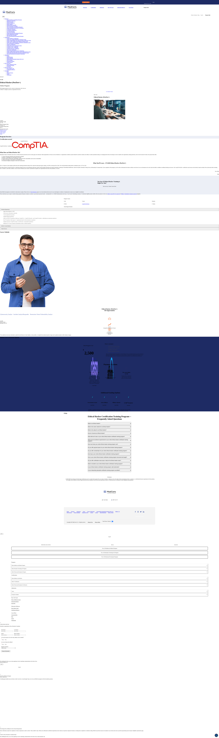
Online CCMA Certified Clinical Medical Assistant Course (17, 41)
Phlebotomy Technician (11, 20)
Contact (96, 512)
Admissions (102, 7)
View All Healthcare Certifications (13, 43)
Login (153, 2)
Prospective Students (10, 61)
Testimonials (9, 74)
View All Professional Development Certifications (16, 53)
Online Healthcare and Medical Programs (14, 19)
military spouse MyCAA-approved (113, 193)
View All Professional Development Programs (15, 36)
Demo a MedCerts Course (11, 64)
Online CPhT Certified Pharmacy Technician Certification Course (19, 42)
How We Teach (110, 7)
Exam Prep (9, 66)
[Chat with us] (216, 735)
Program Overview (3, 130)
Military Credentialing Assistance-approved (129, 193)
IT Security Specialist (11, 31)
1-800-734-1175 (147, 2)
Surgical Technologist (11, 22)
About (84, 511)
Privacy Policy (97, 522)
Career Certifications (91, 511)
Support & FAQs (10, 72)
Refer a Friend (110, 512)
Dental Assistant (10, 23)
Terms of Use (90, 522)
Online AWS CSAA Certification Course (14, 45)
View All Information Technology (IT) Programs (109, 552)
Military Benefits (10, 58)
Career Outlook (3, 132)
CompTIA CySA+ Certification (12, 47)
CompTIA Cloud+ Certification (12, 46)
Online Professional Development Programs (15, 33)
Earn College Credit (10, 68)
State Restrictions (103, 512)
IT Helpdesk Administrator (11, 30)
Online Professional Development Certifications (15, 50)
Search (8, 73)
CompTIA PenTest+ (85, 203)
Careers (91, 512)
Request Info (146, 7)
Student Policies (10, 62)
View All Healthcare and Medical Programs (15, 27)
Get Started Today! (109, 91)
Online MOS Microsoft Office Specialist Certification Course (18, 52)
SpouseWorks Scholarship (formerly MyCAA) (15, 59)
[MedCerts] (8, 13)
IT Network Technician (11, 29)
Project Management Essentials (12, 34)
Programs (85, 7)
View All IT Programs (11, 32)
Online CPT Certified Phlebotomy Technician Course (16, 39)
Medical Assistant (10, 21)
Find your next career (109, 189)
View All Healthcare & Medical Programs (109, 548)
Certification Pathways (11, 69)
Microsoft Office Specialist (11, 35)
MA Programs (69, 512)
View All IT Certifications (11, 49)
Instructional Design (10, 65)
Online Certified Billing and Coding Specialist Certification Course (19, 40)
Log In (109, 536)
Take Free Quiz (85, 2)
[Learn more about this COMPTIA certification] (24, 146)
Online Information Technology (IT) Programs (15, 28)
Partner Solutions (77, 512)
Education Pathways (121, 7)
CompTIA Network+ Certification (13, 48)
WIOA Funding (10, 60)
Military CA (117, 511)
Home (68, 511)
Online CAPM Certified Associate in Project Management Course (19, 51)
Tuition (8, 56)
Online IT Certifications (11, 44)
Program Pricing (10, 57)
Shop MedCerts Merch (139, 516)
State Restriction (34, 191)
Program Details (3, 131)
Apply (154, 7)
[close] (0, 622)
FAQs (1, 134)
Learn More (131, 7)
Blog (8, 71)
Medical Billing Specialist (11, 24)
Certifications (93, 7)
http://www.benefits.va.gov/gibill (122, 410)
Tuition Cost (2, 133)
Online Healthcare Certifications (12, 38)
